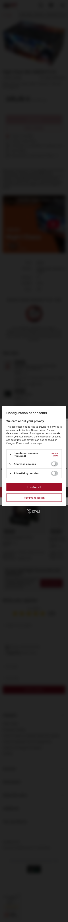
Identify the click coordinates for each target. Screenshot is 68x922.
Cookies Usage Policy (33, 430)
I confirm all (34, 486)
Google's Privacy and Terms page (24, 443)
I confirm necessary (34, 497)
